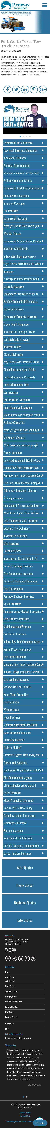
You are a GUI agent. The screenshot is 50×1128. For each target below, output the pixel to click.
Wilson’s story (11, 709)
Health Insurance (12, 550)
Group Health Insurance (15, 324)
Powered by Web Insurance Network (19, 1121)
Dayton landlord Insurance (17, 853)
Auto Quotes (10, 981)
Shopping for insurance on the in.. (21, 293)
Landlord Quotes (11, 1007)
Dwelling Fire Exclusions (16, 528)
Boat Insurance (11, 702)
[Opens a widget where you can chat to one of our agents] (40, 1123)
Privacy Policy (25, 1112)
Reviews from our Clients (17, 686)
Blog (7, 1029)
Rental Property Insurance (17, 649)
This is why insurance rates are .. (20, 490)
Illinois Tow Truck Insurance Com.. (21, 467)
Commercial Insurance (15, 218)
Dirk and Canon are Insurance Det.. (21, 845)
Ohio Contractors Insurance (18, 573)
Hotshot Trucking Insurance (18, 566)
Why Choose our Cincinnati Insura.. (21, 361)
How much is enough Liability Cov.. (21, 460)
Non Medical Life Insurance (17, 838)
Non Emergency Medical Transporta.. (23, 611)
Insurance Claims (12, 346)
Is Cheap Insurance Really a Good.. (21, 278)
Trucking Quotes (11, 991)
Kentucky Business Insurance (18, 596)
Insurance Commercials (15, 248)
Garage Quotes (11, 996)
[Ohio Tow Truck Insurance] (25, 22)
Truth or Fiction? (12, 747)
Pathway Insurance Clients (17, 180)
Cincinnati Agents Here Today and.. (22, 754)
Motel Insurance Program (17, 626)
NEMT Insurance (12, 603)
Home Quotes (10, 986)
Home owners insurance (16, 195)
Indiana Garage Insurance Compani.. (22, 671)
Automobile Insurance (14, 157)
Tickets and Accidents (15, 762)
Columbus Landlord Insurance (19, 815)
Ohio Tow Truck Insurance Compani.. (22, 482)
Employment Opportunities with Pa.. (22, 770)
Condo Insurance (12, 792)
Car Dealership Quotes (13, 1001)
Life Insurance (10, 210)
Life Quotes (9, 1012)
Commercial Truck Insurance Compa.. (22, 188)
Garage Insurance (12, 452)
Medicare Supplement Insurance (20, 724)
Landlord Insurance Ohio (16, 384)
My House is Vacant (14, 437)
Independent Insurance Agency (19, 256)
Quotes (25, 867)
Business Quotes (11, 1017)
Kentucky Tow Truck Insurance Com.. (22, 475)
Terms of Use (25, 1115)
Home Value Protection (15, 694)
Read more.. (34, 75)
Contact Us (9, 1023)
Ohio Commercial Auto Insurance (20, 520)
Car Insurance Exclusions (16, 399)
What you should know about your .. (22, 225)
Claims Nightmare (13, 354)
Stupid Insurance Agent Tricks (19, 369)
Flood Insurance (11, 717)
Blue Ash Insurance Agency (17, 777)
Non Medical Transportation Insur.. (21, 505)
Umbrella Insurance (13, 286)
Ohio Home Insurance (14, 656)
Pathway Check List (14, 422)
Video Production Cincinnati (18, 800)
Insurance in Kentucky (15, 535)
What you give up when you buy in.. (22, 429)
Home (7, 972)
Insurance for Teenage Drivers (19, 331)
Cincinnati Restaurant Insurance (20, 581)
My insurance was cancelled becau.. (22, 414)
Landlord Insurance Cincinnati (19, 377)
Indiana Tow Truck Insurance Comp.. (22, 641)
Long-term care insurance (17, 732)
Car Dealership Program (16, 339)
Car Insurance (10, 392)
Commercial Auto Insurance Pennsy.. (22, 241)
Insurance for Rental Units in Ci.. (20, 558)
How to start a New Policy (17, 807)
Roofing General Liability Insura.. (20, 301)
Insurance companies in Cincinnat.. (21, 173)
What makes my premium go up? (20, 445)
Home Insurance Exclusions (17, 407)
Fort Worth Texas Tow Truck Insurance (21, 43)
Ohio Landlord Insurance (16, 679)
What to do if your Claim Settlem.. (21, 513)
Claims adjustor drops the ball (19, 785)
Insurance (8, 271)
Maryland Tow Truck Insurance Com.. (22, 664)
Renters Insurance (13, 830)
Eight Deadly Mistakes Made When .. (23, 263)
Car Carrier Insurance (14, 634)
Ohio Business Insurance (16, 618)
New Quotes (9, 977)
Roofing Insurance (13, 498)
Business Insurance (13, 309)
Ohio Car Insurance (13, 588)
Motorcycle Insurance (15, 823)
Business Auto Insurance (16, 165)
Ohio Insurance (11, 543)
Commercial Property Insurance (20, 316)
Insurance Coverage (13, 203)
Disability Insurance (14, 739)
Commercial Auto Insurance (18, 142)
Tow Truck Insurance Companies (20, 150)
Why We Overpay (12, 233)
